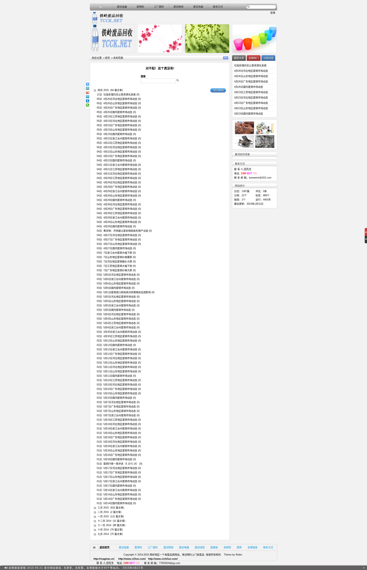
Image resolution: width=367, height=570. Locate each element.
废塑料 (140, 6)
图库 (239, 547)
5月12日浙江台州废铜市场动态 (120, 349)
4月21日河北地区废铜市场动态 (120, 173)
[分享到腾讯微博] (87, 96)
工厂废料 (159, 6)
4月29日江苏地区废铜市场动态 (120, 178)
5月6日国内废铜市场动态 (117, 287)
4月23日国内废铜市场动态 (117, 134)
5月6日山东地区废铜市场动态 (119, 283)
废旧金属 (122, 6)
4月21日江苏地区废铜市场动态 (120, 169)
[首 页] (101, 6)
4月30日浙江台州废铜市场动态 (120, 331)
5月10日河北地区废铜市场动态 (120, 384)
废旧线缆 (200, 547)
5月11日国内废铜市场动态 (117, 375)
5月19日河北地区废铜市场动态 (120, 424)
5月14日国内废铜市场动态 (117, 503)
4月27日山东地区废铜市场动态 (120, 243)
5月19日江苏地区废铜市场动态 (120, 419)
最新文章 (239, 58)
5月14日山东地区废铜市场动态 (120, 494)
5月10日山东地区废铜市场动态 (120, 393)
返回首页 (105, 547)
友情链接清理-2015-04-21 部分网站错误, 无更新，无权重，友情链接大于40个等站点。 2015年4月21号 (76, 567)
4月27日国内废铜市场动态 (117, 248)
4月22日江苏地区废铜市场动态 (120, 142)
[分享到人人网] (87, 100)
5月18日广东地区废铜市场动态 (120, 454)
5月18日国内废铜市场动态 (117, 459)
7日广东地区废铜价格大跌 (117, 270)
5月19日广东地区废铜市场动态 (120, 437)
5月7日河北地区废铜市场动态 (119, 402)
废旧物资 (179, 6)
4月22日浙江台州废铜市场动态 (120, 138)
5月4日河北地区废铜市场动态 (119, 314)
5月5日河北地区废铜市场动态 (119, 296)
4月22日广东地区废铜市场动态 (120, 156)
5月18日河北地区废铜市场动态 (120, 441)
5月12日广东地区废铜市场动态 (120, 353)
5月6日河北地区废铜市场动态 (119, 274)
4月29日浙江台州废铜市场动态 (120, 191)
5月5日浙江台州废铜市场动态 (119, 305)
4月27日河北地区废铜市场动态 (120, 235)
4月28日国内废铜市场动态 (117, 226)
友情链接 (252, 547)
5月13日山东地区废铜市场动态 (120, 340)
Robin (239, 554)
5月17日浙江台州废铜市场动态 (120, 481)
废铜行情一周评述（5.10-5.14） (121, 463)
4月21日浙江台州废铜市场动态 (120, 164)
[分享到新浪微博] (87, 92)
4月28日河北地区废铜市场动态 (120, 204)
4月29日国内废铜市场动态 (117, 200)
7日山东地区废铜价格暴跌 (117, 257)
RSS (225, 57)
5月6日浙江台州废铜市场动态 (119, 279)
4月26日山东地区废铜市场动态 (120, 103)
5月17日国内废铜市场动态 (117, 485)
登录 (272, 12)
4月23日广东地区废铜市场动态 (120, 125)
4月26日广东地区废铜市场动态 (120, 107)
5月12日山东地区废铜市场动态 (120, 362)
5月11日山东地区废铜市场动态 (120, 371)
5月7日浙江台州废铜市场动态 (119, 415)
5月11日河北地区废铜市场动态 (120, 367)
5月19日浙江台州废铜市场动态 (120, 428)
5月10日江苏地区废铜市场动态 (120, 380)
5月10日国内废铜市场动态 (117, 397)
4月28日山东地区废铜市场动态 (120, 222)
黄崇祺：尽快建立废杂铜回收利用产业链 (125, 230)
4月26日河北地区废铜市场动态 (120, 98)
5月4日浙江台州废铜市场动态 (119, 327)
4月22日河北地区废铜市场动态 (120, 147)
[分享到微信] (87, 105)
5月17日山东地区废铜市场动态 (120, 476)
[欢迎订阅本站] (359, 568)
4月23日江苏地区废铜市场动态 (120, 116)
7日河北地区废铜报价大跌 (117, 261)
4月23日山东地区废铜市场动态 (120, 129)
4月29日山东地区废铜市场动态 (120, 195)
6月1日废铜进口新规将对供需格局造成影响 (127, 292)
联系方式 (218, 6)
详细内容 (130, 54)
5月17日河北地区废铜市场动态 (120, 468)
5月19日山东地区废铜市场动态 (120, 432)
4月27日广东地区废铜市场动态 (120, 239)
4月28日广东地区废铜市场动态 (120, 208)
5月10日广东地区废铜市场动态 (120, 389)
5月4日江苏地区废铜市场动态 (119, 323)
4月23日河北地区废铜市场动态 (120, 120)
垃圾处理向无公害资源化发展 (119, 94)
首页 (107, 57)
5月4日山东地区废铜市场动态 (119, 318)
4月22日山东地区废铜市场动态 (120, 151)
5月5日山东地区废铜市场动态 (119, 301)
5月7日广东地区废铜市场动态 (119, 406)
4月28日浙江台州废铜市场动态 (120, 217)
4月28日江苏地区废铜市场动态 (120, 213)
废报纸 (214, 547)
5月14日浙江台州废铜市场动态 (120, 490)
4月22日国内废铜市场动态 (117, 160)
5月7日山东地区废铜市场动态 (119, 410)
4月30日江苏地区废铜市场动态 (120, 336)
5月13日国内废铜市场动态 (117, 345)
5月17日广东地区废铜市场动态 (120, 472)
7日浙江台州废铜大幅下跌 (117, 252)
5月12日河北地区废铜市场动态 (120, 358)
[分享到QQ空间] (87, 88)
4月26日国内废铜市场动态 (117, 112)
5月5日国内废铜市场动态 (117, 309)
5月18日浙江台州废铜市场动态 (120, 446)
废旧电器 (198, 6)
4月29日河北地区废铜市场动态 (120, 182)
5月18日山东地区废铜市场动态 (120, 450)
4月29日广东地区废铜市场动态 (120, 186)
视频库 (227, 547)
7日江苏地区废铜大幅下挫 (117, 265)
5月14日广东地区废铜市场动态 (120, 498)
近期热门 (254, 58)
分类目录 (268, 58)
